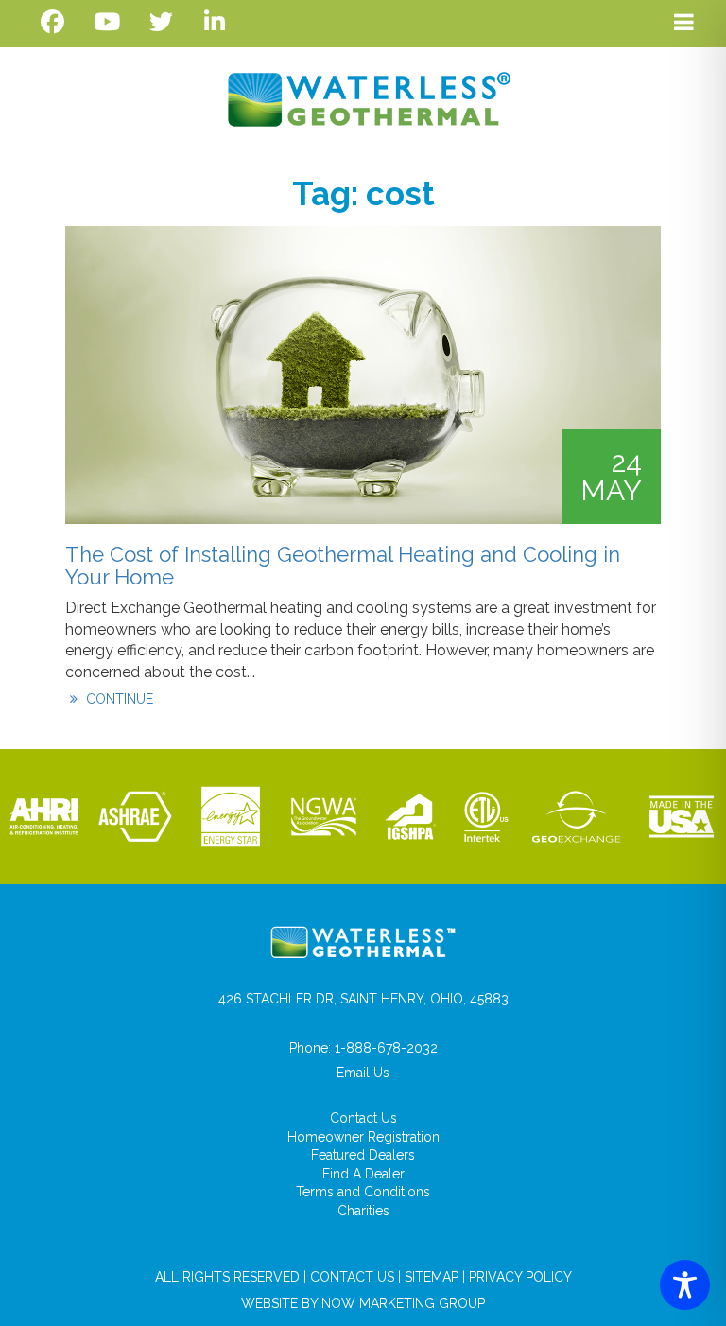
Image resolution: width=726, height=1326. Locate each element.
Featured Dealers (363, 1154)
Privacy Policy (520, 1276)
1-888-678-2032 (386, 1048)
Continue (117, 699)
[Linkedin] (215, 22)
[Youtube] (106, 22)
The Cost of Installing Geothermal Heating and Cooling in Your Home (342, 565)
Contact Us (363, 1117)
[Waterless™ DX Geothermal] (363, 99)
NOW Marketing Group (403, 1303)
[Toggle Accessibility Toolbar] (685, 1285)
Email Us (363, 1072)
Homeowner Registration (363, 1136)
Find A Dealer (363, 1173)
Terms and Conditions (363, 1191)
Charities (363, 1210)
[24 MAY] (363, 373)
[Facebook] (52, 22)
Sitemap (431, 1276)
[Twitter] (161, 22)
